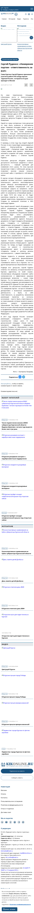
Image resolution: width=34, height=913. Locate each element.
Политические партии (9, 59)
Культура (4, 513)
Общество (4, 420)
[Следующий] (31, 37)
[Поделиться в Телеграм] (23, 377)
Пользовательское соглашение (11, 801)
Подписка (26, 19)
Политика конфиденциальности (12, 805)
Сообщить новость (17, 778)
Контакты (4, 798)
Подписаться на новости (17, 771)
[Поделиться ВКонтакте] (20, 377)
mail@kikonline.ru (26, 853)
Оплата (3, 794)
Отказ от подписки (7, 809)
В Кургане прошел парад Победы (14, 697)
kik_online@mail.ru (12, 857)
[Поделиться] (26, 85)
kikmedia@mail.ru (7, 851)
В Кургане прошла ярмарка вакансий (15, 724)
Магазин (4, 790)
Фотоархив (12, 19)
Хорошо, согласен (9, 909)
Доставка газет (6, 812)
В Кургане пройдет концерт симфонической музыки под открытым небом (16, 518)
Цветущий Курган (8, 669)
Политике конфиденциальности (20, 904)
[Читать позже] (31, 85)
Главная (4, 19)
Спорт (3, 749)
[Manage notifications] (3, 909)
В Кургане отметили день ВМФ (13, 609)
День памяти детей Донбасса (12, 581)
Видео (19, 19)
